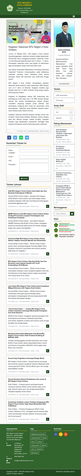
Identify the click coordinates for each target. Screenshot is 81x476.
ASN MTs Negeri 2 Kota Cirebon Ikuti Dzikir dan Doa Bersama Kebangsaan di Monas (27, 192)
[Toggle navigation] (74, 16)
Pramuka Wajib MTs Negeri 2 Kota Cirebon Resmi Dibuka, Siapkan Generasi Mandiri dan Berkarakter (27, 239)
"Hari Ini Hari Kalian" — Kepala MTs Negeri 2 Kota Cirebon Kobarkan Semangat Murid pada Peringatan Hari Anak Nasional (27, 311)
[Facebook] (56, 434)
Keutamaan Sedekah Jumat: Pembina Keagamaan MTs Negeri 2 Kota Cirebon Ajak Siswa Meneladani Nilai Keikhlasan (28, 404)
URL (10, 160)
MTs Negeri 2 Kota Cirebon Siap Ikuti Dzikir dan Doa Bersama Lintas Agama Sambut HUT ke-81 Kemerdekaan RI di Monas (27, 263)
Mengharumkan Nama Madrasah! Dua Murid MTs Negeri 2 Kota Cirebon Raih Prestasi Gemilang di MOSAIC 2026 (26, 335)
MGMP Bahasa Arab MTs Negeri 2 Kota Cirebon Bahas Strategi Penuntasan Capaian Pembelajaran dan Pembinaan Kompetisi (28, 216)
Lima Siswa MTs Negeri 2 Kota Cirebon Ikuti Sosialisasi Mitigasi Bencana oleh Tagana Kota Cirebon (28, 287)
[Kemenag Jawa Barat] (64, 230)
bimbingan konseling (38, 434)
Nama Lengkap (12, 151)
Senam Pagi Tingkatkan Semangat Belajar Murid (26, 358)
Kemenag (59, 100)
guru (33, 441)
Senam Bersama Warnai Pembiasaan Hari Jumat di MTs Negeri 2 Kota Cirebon (27, 380)
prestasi (39, 449)
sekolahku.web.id (69, 471)
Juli (64, 112)
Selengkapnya (64, 84)
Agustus (64, 118)
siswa (44, 438)
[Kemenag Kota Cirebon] (64, 225)
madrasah (34, 453)
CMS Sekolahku (61, 95)
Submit (25, 178)
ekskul (40, 441)
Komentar (12, 164)
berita (44, 445)
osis (32, 449)
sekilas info (35, 445)
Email (11, 156)
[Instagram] (61, 434)
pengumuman (35, 438)
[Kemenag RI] (64, 236)
